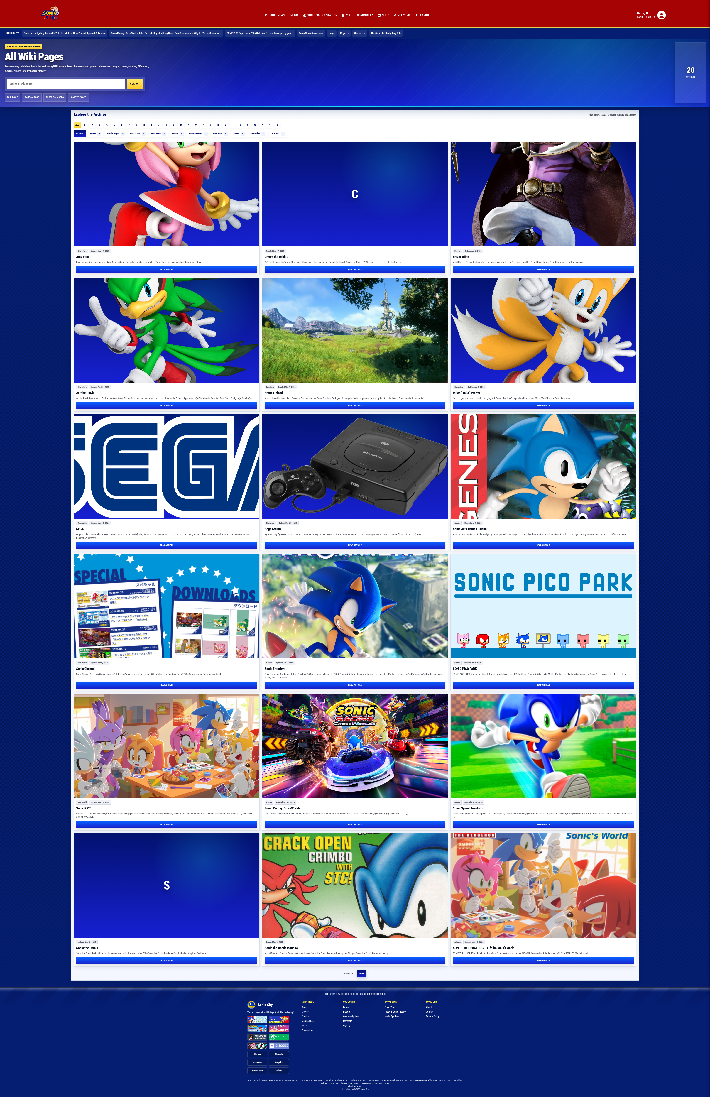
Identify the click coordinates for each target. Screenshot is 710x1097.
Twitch (279, 1070)
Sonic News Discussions (311, 33)
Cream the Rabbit (276, 257)
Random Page (32, 97)
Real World (158, 133)
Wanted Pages (78, 97)
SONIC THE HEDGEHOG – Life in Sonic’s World (483, 948)
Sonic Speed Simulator (468, 808)
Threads (279, 1054)
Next (361, 973)
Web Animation (198, 133)
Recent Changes (55, 97)
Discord (346, 1011)
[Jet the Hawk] (166, 330)
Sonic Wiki (390, 1007)
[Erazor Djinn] (543, 194)
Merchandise (308, 1021)
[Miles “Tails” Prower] (543, 330)
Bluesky (257, 1054)
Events (305, 1025)
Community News (351, 1016)
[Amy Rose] (166, 194)
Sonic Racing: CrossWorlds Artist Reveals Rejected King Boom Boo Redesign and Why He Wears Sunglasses (166, 33)
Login (640, 17)
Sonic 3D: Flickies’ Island (470, 529)
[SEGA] (166, 466)
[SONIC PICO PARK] (543, 606)
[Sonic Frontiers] (355, 606)
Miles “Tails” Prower (466, 393)
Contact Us (359, 33)
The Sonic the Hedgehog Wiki (386, 33)
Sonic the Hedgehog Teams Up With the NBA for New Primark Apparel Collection (65, 33)
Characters (137, 133)
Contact (429, 1011)
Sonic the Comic (87, 948)
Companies (257, 133)
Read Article (166, 269)
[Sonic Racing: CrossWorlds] (355, 746)
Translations (307, 1030)
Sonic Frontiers (275, 669)
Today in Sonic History (395, 1011)
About (429, 1007)
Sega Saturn (273, 529)
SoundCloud (257, 1070)
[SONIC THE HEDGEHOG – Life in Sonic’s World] (543, 885)
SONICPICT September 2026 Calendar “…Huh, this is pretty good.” (260, 33)
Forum (346, 1007)
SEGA (80, 529)
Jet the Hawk (85, 393)
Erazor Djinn (461, 257)
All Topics (80, 133)
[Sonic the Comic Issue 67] (355, 885)
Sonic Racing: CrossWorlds (282, 808)
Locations (277, 133)
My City (346, 1025)
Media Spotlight (392, 1016)
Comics (305, 1016)
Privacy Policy (432, 1016)
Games (95, 133)
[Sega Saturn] (355, 466)
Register (344, 33)
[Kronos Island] (355, 330)
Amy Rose (82, 257)
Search (135, 83)
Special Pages (115, 133)
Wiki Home (12, 97)
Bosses (238, 133)
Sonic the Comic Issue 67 (281, 948)
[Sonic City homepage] (50, 15)
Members (347, 1021)
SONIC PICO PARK (465, 669)
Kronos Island (274, 393)
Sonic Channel (85, 669)
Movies (305, 1011)
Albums (176, 133)
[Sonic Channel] (166, 606)
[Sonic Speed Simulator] (543, 746)
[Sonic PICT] (166, 746)
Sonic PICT (83, 808)
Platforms (219, 133)
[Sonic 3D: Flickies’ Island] (543, 466)
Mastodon (257, 1062)
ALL (77, 125)
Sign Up (650, 17)
